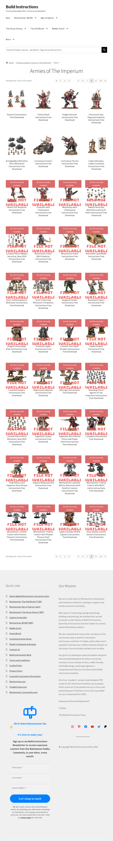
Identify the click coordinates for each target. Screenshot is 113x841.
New (8, 17)
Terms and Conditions (19, 660)
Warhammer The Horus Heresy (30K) (26, 612)
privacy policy (26, 817)
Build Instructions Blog (20, 654)
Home (11, 62)
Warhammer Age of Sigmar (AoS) (24, 606)
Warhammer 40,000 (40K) (21, 622)
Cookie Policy (15, 665)
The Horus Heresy (14, 28)
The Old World (37, 28)
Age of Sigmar (47, 17)
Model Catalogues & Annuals (22, 644)
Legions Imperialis (18, 617)
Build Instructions (22, 7)
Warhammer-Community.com (23, 692)
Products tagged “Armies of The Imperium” (34, 62)
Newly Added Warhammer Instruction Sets (29, 596)
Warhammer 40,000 (23, 17)
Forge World (15, 633)
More (8, 39)
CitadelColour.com (18, 687)
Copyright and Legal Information (25, 676)
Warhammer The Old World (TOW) (25, 601)
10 (101, 80)
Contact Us (14, 649)
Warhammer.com (17, 681)
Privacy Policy (15, 670)
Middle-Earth (58, 28)
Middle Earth (15, 628)
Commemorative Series (20, 638)
